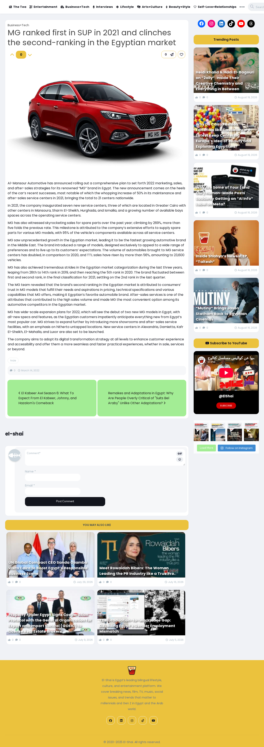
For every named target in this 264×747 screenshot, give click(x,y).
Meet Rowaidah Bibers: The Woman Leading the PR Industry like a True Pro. (137, 570)
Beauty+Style (179, 7)
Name (30, 471)
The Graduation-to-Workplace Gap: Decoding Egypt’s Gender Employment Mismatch (137, 626)
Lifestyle (127, 7)
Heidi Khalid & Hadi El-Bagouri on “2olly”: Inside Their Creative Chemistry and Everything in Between (225, 80)
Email (30, 485)
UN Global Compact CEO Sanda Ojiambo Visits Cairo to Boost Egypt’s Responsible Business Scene (48, 568)
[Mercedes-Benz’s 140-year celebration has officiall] (218, 432)
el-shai (14, 433)
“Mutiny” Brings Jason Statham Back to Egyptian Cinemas (221, 313)
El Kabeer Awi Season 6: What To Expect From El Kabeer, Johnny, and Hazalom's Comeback (47, 398)
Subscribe (226, 405)
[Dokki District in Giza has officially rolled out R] (201, 432)
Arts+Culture (152, 7)
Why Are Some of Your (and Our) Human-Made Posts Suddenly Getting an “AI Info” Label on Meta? (224, 196)
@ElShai (226, 396)
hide (13, 360)
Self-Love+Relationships (217, 7)
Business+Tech (77, 7)
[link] (181, 54)
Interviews (104, 7)
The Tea (19, 7)
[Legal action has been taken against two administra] (251, 432)
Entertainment (45, 7)
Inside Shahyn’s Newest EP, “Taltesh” (222, 258)
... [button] (242, 6)
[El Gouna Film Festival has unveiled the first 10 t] (234, 432)
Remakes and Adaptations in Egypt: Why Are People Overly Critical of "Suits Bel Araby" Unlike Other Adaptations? (140, 398)
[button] (168, 54)
